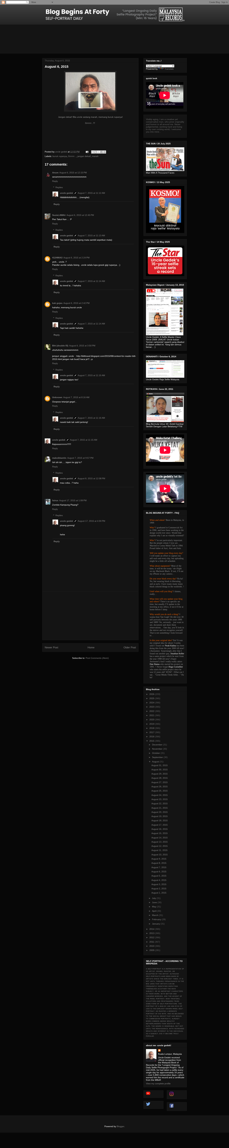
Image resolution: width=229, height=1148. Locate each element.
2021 (152, 715)
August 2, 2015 (158, 888)
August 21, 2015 (159, 808)
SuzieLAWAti (59, 215)
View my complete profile (158, 1083)
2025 (152, 698)
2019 (152, 724)
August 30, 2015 (159, 769)
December (157, 744)
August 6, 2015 (158, 871)
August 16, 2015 (159, 829)
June (154, 902)
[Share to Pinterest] (104, 152)
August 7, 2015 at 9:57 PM (80, 458)
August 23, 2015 (159, 799)
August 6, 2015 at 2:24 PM (76, 257)
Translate (169, 69)
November (157, 749)
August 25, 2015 (159, 790)
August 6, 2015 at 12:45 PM (80, 215)
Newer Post (51, 647)
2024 (152, 702)
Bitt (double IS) (60, 345)
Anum (55, 172)
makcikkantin (59, 458)
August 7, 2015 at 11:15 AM (91, 375)
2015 (152, 741)
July (154, 898)
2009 (152, 950)
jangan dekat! (84, 156)
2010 (152, 946)
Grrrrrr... (72, 156)
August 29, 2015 (159, 773)
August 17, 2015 (159, 825)
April (154, 911)
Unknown (57, 397)
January (156, 923)
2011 (152, 942)
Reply (55, 181)
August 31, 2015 (159, 765)
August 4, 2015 (158, 880)
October (156, 753)
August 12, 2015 (159, 846)
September (158, 757)
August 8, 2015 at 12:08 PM (91, 478)
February (157, 919)
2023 (152, 707)
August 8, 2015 (158, 863)
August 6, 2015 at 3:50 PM (82, 345)
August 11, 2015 (159, 850)
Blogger (120, 1126)
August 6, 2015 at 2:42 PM (76, 303)
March (155, 915)
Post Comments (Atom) (97, 658)
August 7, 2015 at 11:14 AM (91, 281)
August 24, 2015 (159, 795)
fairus (55, 500)
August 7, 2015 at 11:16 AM (91, 418)
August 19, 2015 (159, 816)
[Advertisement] (90, 616)
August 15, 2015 (159, 833)
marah (95, 156)
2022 (152, 711)
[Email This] (92, 152)
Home (91, 647)
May (154, 906)
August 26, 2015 (159, 786)
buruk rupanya (59, 156)
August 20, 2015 (159, 812)
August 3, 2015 (158, 884)
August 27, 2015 (159, 782)
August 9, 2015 (158, 859)
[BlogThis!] (95, 152)
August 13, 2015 (159, 842)
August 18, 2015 (159, 820)
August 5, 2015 (158, 876)
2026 (152, 694)
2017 (152, 732)
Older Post (130, 647)
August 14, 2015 (159, 837)
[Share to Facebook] (101, 152)
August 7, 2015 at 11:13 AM (91, 235)
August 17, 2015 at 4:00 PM (91, 521)
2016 (152, 736)
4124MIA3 (57, 257)
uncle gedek (66, 193)
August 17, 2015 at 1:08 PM (73, 500)
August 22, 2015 (159, 803)
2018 (152, 728)
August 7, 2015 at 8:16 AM (76, 397)
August (156, 761)
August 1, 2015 (158, 892)
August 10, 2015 (159, 854)
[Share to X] (98, 152)
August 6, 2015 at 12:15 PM (73, 172)
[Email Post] (87, 151)
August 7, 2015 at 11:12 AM (91, 193)
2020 (152, 719)
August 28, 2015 (159, 778)
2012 (152, 937)
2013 (152, 933)
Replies (59, 187)
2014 (152, 929)
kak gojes (57, 303)
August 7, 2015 (158, 867)
